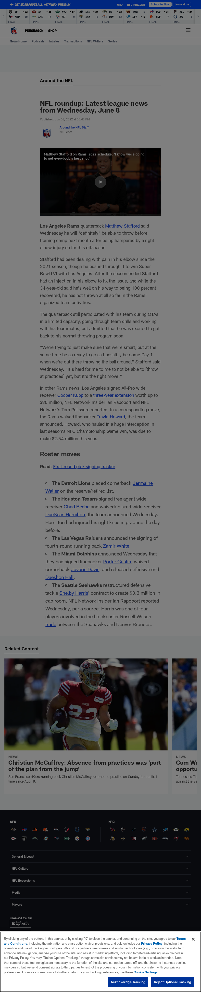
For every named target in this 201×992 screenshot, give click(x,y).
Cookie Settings (146, 972)
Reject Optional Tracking (172, 982)
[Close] (193, 939)
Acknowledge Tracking (128, 982)
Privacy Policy (152, 943)
